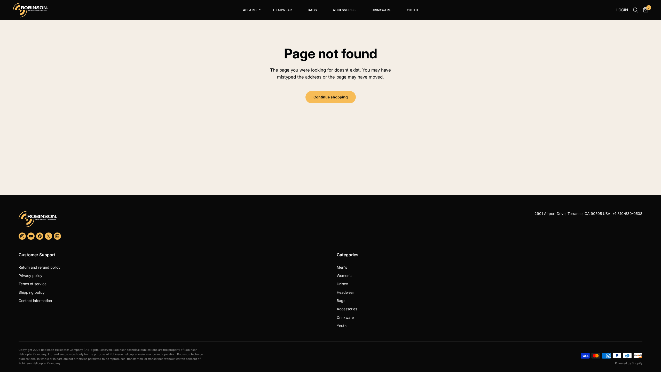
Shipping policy (32, 292)
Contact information (35, 300)
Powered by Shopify (628, 363)
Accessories (344, 10)
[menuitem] (250, 10)
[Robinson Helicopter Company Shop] (172, 219)
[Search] (636, 10)
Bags (312, 10)
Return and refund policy (39, 267)
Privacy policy (30, 275)
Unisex (342, 284)
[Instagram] (22, 236)
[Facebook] (39, 236)
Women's (344, 275)
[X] (48, 236)
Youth (412, 10)
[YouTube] (31, 236)
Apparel (250, 10)
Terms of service (32, 284)
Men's (342, 267)
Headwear (282, 10)
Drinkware (381, 10)
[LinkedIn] (57, 236)
